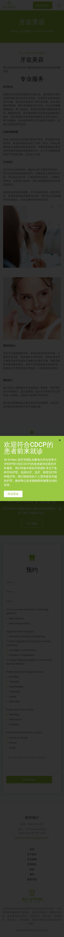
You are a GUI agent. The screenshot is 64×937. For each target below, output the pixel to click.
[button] (13, 494)
